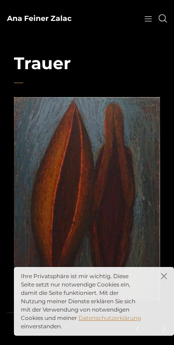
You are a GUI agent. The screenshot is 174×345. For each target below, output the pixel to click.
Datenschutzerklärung (109, 317)
